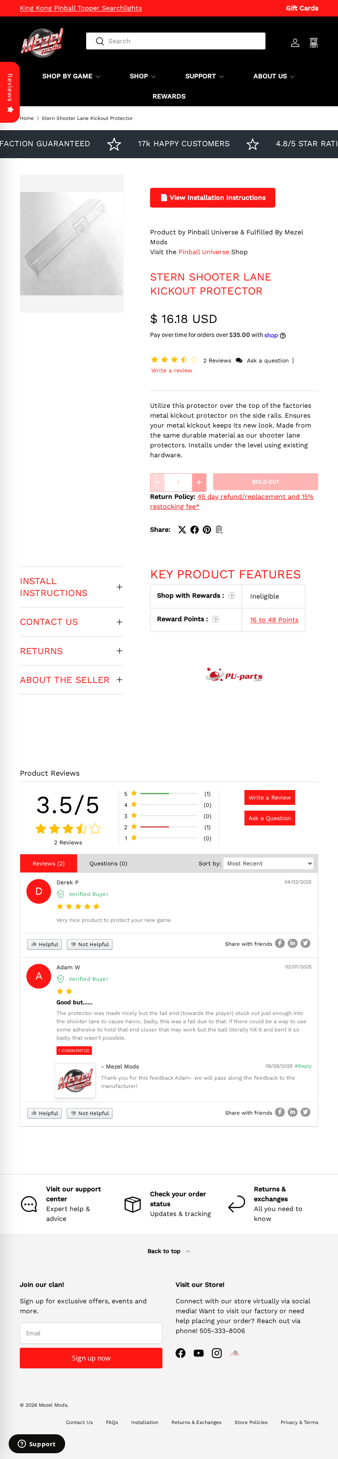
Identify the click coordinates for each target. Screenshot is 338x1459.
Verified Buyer (89, 894)
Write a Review (270, 797)
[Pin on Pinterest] (207, 529)
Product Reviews (50, 773)
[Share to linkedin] (293, 943)
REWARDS (169, 96)
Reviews (10, 87)
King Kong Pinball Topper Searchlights (81, 8)
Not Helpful (93, 944)
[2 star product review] (64, 991)
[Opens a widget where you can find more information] (36, 1444)
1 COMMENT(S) (74, 1050)
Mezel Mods (53, 1405)
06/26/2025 (279, 1066)
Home (27, 118)
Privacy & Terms (299, 1422)
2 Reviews (218, 360)
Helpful (47, 944)
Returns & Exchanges (196, 1422)
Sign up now (91, 1358)
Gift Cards (302, 8)
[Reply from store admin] (75, 1080)
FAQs (112, 1422)
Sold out (265, 482)
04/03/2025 (298, 882)
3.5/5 (68, 804)
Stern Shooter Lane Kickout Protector (87, 118)
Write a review (171, 370)
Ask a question (268, 360)
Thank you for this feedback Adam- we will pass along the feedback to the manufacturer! (198, 1082)
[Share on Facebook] (194, 529)
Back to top (165, 1251)
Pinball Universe (203, 252)
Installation (144, 1422)
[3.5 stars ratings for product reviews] (68, 829)
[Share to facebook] (280, 943)
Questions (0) (108, 863)
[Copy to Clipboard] (219, 529)
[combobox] (175, 41)
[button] (176, 360)
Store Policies (251, 1422)
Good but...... (74, 1002)
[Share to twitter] (305, 943)
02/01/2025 (298, 967)
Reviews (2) (49, 863)
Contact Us (79, 1422)
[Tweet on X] (182, 529)
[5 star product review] (78, 906)
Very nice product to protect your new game (113, 920)
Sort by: (210, 863)
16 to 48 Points (274, 620)
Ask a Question (270, 818)
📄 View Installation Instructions (212, 197)
